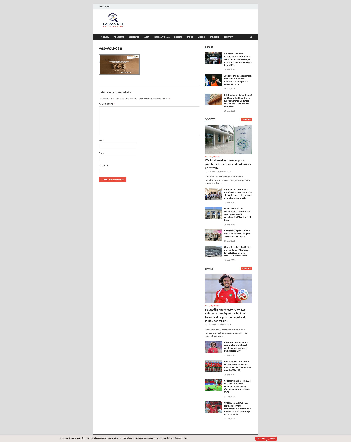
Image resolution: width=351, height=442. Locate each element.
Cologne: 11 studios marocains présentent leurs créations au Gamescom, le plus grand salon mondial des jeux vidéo (238, 59)
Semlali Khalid (225, 172)
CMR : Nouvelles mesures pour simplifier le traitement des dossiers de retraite (228, 164)
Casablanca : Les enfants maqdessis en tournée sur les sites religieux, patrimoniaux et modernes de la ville (238, 193)
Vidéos (201, 37)
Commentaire (107, 104)
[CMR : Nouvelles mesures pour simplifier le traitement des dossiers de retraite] (228, 126)
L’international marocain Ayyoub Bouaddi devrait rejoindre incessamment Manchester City (236, 346)
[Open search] (251, 37)
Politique (119, 37)
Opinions (214, 37)
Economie (133, 37)
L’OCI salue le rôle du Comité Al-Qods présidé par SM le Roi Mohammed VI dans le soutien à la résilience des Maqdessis (238, 101)
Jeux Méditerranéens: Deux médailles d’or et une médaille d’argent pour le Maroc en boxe (238, 79)
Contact (228, 37)
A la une (208, 157)
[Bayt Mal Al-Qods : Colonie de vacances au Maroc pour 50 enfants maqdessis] (213, 230)
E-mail (102, 153)
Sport (190, 37)
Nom (101, 140)
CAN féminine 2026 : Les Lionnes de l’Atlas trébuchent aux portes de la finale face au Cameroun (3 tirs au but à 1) (237, 408)
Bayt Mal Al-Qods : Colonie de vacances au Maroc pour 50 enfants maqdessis (237, 233)
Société (178, 37)
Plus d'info (261, 439)
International (162, 37)
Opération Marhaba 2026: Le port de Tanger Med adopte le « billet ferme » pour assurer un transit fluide (238, 251)
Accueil (105, 37)
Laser (146, 37)
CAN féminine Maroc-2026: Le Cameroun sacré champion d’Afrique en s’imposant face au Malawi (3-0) (237, 386)
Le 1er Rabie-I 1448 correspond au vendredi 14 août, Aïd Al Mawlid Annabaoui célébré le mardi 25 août (237, 214)
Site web (103, 166)
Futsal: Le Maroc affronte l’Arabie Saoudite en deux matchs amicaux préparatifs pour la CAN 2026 (237, 365)
